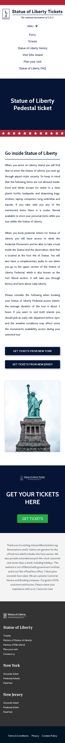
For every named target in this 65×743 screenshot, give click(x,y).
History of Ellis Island (14, 644)
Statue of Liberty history (33, 48)
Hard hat (7, 682)
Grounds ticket (10, 673)
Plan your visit (33, 61)
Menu (30, 26)
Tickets (32, 41)
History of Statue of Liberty (17, 640)
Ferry (32, 34)
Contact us (9, 654)
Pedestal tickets (11, 678)
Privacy (35, 735)
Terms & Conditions (18, 735)
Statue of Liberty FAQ (32, 68)
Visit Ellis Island (32, 55)
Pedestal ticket (11, 707)
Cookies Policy (49, 735)
